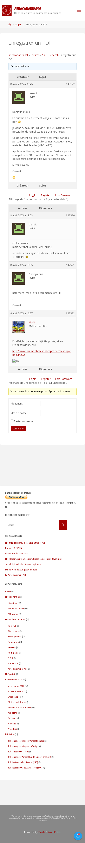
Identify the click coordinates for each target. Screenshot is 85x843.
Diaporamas (13, 631)
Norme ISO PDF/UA (13, 548)
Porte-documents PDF (17, 668)
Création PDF (14, 696)
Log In (32, 195)
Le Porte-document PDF (15, 575)
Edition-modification (17, 702)
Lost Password (63, 195)
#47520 (70, 215)
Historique (12, 603)
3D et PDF (12, 625)
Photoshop (12, 718)
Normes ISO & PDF (16, 608)
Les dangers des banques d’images (21, 569)
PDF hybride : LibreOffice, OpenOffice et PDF (25, 542)
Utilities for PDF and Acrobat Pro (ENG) (25, 767)
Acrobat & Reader (15, 691)
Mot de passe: (19, 413)
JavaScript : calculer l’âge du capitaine (23, 564)
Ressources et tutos (13, 679)
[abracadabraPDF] (7, 10)
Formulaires (13, 642)
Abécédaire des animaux (16, 553)
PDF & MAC (12, 712)
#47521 (70, 265)
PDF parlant (13, 663)
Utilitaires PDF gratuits (18, 751)
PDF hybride (13, 614)
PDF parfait (10, 674)
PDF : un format (12, 596)
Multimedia (13, 652)
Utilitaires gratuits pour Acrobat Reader (26, 740)
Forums (35, 55)
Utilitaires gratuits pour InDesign (23, 746)
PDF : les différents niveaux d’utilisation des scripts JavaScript (33, 558)
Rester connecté (23, 421)
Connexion (18, 428)
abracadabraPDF (18, 55)
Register (46, 195)
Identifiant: (17, 403)
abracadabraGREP (16, 686)
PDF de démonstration (15, 619)
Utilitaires (9, 734)
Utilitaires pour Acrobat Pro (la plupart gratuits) (29, 757)
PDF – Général (49, 55)
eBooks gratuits (15, 636)
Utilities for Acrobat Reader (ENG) (23, 762)
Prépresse (12, 723)
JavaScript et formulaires (19, 707)
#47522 (70, 313)
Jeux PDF (12, 647)
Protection (12, 729)
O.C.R (10, 658)
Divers (8, 591)
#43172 (70, 84)
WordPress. (54, 832)
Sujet (18, 24)
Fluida (41, 832)
